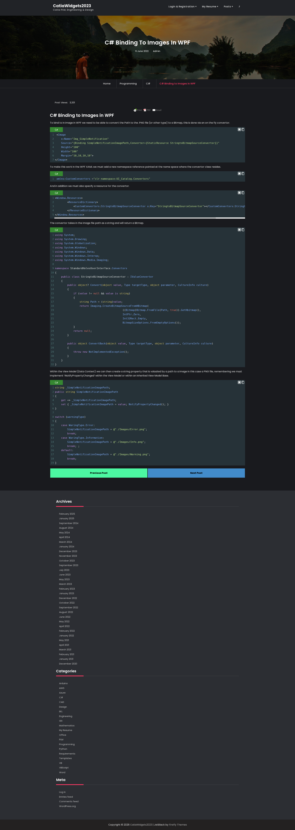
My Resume (209, 6)
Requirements (67, 753)
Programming (128, 83)
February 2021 (66, 654)
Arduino (63, 683)
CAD (61, 702)
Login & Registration (182, 6)
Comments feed (69, 801)
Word (62, 772)
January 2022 (66, 635)
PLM (61, 739)
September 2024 (68, 523)
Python (63, 748)
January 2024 (66, 546)
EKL (61, 711)
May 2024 (64, 532)
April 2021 (64, 645)
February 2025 (67, 513)
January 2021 (66, 658)
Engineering (65, 716)
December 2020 (68, 663)
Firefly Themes (178, 824)
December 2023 (68, 551)
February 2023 (67, 588)
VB (60, 763)
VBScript (64, 767)
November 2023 (68, 555)
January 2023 (66, 593)
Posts (227, 6)
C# (148, 83)
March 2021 (65, 649)
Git (61, 720)
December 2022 (68, 598)
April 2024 (64, 537)
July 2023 (64, 570)
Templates (65, 758)
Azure (62, 692)
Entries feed (66, 796)
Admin (156, 51)
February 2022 (67, 630)
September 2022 (68, 607)
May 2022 (64, 621)
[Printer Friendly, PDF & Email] (147, 110)
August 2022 (66, 612)
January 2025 (66, 518)
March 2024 (65, 542)
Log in (62, 792)
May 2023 (64, 579)
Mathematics (67, 725)
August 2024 (66, 527)
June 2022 (64, 616)
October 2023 (67, 560)
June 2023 (65, 574)
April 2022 (64, 626)
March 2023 (65, 584)
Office (62, 734)
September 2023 (68, 565)
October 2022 (67, 602)
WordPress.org (67, 806)
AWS (61, 688)
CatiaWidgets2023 (72, 6)
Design (63, 706)
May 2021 (64, 640)
